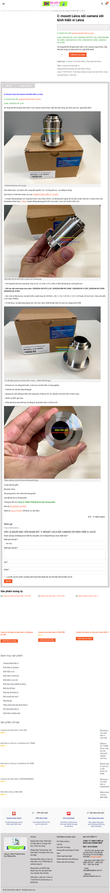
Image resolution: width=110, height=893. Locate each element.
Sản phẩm (12, 11)
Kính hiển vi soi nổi (10, 680)
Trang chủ (4, 11)
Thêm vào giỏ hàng (77, 55)
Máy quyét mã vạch (10, 696)
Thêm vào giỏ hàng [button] (9, 641)
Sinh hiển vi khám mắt (11, 713)
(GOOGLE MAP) (96, 857)
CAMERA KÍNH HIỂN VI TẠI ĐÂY (46, 194)
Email (6, 570)
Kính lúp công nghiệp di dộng (14, 684)
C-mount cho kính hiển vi (70, 66)
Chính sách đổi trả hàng (65, 862)
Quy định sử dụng (63, 847)
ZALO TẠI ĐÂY (16, 511)
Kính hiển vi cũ (8, 671)
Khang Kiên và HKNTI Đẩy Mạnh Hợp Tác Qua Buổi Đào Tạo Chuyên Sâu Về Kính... (41, 870)
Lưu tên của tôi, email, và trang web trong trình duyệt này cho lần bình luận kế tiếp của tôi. (40, 577)
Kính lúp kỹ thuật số (10, 692)
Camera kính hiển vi (10, 663)
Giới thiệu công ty (63, 841)
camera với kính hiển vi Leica (83, 33)
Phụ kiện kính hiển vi (24, 11)
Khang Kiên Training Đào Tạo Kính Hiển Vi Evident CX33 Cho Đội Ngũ (41, 852)
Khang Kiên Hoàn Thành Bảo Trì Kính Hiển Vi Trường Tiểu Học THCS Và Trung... (40, 843)
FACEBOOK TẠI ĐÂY (18, 506)
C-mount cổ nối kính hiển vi (41, 11)
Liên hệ (59, 844)
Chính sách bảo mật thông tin (67, 859)
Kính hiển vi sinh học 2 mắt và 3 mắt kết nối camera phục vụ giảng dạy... (41, 879)
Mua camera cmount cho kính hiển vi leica (92, 72)
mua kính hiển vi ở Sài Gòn (66, 75)
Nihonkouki (7, 701)
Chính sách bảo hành (64, 856)
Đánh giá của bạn (11, 539)
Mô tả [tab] (9, 86)
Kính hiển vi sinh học (11, 676)
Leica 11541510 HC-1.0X (66, 72)
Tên (6, 562)
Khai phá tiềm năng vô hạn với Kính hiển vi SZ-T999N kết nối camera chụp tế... (41, 861)
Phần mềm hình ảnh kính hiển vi (15, 705)
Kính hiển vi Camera (11, 667)
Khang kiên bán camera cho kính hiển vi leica (73, 69)
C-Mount (24, 201)
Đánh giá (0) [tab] (25, 86)
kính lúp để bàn (9, 688)
